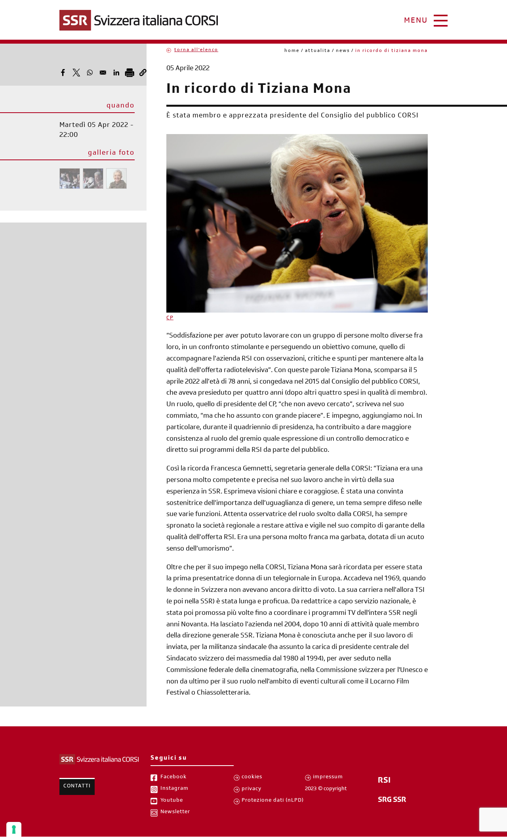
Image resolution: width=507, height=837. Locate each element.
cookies (252, 777)
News (343, 51)
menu (416, 21)
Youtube (171, 801)
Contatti (77, 786)
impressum (328, 777)
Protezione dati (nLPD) (273, 801)
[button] (143, 72)
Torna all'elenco (196, 50)
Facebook (173, 777)
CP (169, 318)
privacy (251, 789)
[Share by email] (103, 72)
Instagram (174, 789)
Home (291, 51)
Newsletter (175, 812)
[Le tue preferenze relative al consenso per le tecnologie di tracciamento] (13, 829)
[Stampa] (129, 72)
